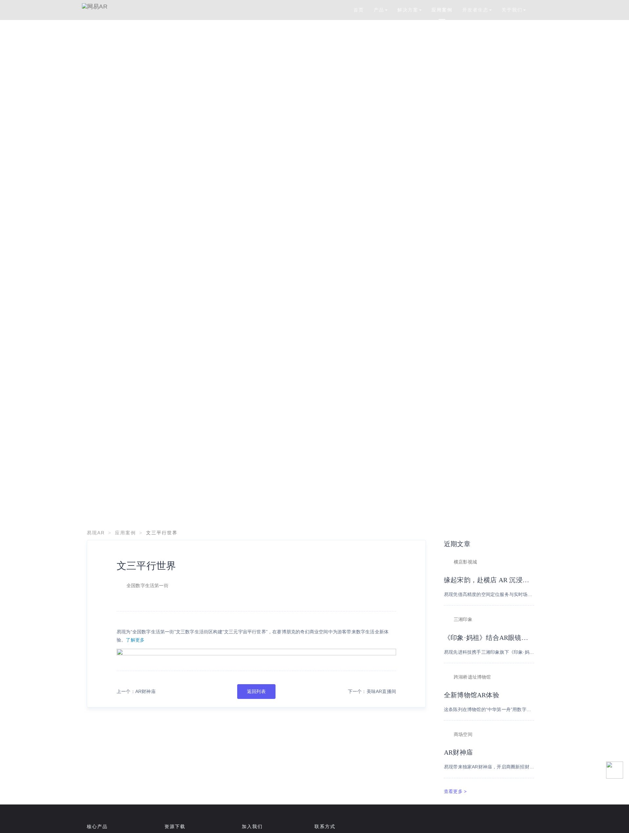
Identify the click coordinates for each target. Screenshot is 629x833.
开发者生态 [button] (475, 9)
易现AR (96, 532)
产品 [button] (379, 9)
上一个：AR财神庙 (136, 691)
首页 (358, 9)
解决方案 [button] (407, 9)
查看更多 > (455, 791)
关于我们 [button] (512, 9)
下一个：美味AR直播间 (372, 691)
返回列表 (256, 691)
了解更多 (135, 640)
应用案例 (441, 9)
